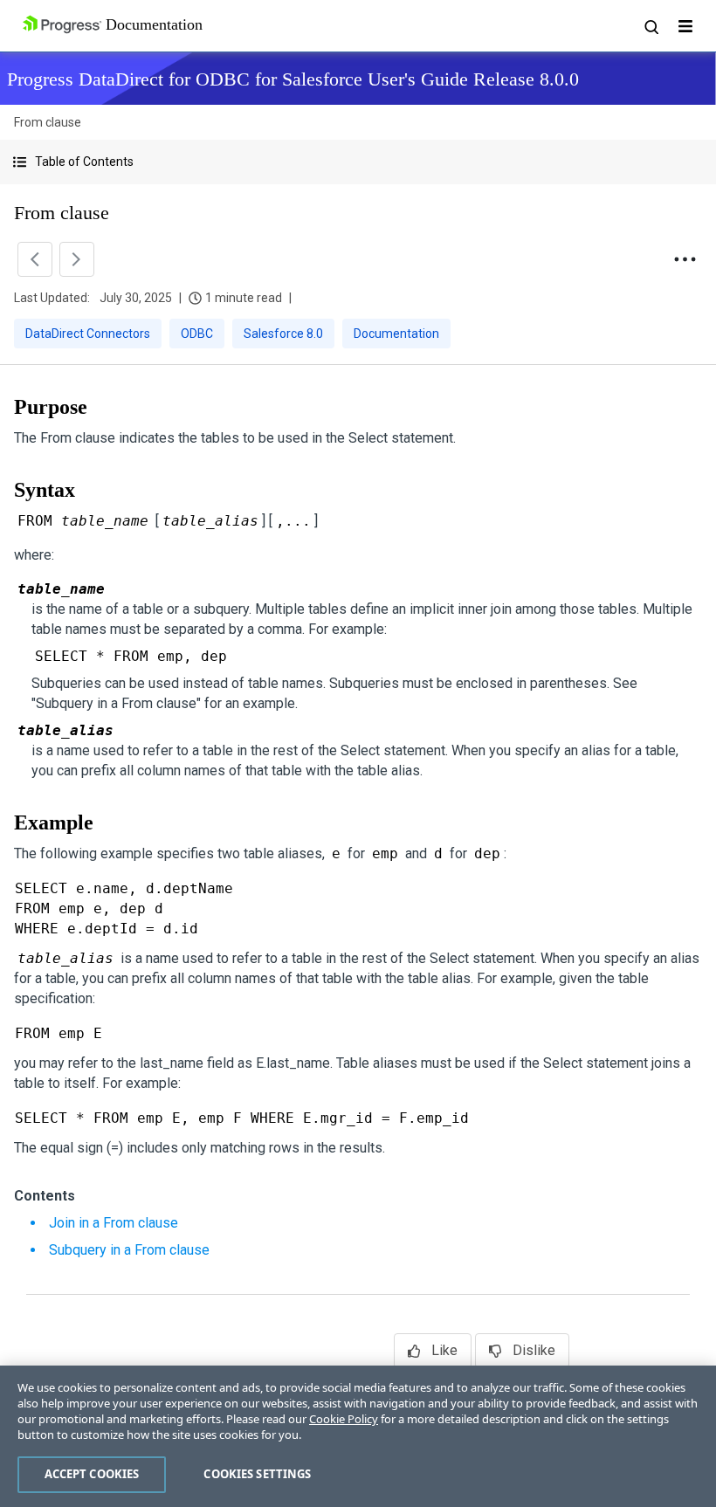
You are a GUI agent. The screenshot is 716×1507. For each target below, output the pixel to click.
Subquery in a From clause (129, 1250)
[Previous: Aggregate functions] (35, 259)
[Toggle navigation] (685, 26)
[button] (358, 162)
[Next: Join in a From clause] (77, 259)
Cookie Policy (343, 1419)
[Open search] (650, 26)
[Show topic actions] (684, 259)
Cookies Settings (257, 1474)
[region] (358, 1436)
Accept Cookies (92, 1474)
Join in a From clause (113, 1223)
